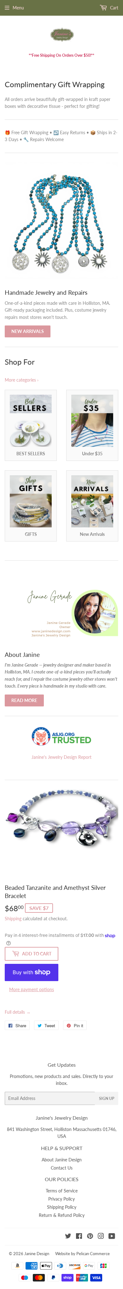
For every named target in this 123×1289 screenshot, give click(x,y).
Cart (113, 7)
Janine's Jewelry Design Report (61, 757)
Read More (24, 700)
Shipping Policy (61, 1207)
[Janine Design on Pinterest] (90, 1236)
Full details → (18, 1012)
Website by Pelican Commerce (82, 1253)
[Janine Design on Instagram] (101, 1236)
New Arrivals (27, 331)
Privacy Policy (61, 1199)
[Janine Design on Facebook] (79, 1236)
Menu (18, 7)
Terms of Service (62, 1190)
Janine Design (36, 1253)
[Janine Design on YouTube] (111, 1236)
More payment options (31, 989)
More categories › (21, 380)
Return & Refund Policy (62, 1215)
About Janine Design (62, 1159)
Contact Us (62, 1167)
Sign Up (106, 1098)
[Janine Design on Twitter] (68, 1236)
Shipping (13, 918)
